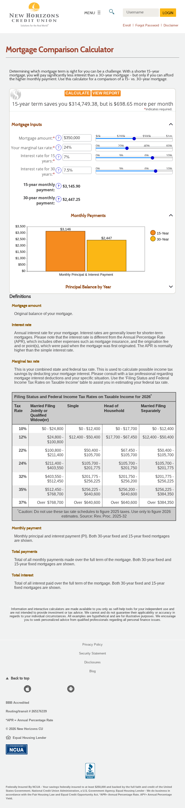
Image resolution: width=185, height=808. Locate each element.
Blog (92, 671)
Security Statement (92, 653)
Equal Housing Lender (29, 738)
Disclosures (92, 662)
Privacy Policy (92, 644)
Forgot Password (147, 25)
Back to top (19, 678)
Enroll (127, 25)
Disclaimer (171, 25)
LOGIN (168, 13)
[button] (92, 124)
